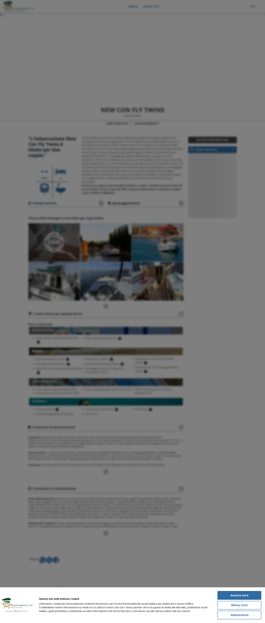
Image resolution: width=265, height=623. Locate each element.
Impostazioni (239, 615)
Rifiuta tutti (239, 605)
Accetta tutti (239, 595)
